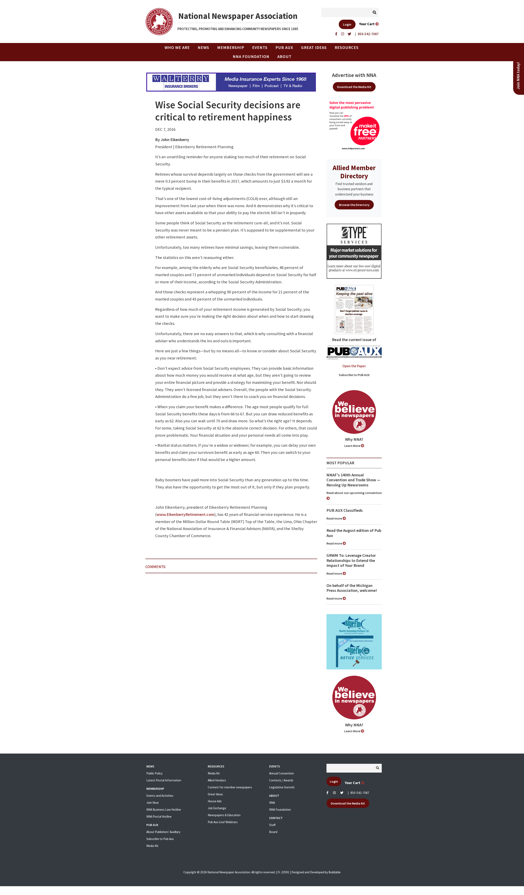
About (284, 56)
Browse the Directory (354, 205)
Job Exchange (217, 808)
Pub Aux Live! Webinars (223, 822)
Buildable (335, 872)
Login (347, 24)
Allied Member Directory (354, 171)
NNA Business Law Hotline (163, 809)
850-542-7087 (359, 793)
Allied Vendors (217, 780)
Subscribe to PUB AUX (354, 375)
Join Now (152, 803)
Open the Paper (354, 366)
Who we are (177, 47)
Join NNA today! (518, 75)
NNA (272, 803)
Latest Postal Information (163, 780)
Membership (230, 47)
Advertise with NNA (354, 75)
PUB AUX (284, 47)
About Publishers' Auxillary (163, 832)
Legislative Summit (282, 787)
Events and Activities (159, 796)
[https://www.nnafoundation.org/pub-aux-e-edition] (354, 309)
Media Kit (152, 846)
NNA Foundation (251, 56)
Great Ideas (314, 47)
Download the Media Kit (354, 87)
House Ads (215, 801)
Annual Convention (281, 773)
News (203, 47)
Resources (347, 47)
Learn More (352, 446)
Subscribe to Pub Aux (160, 839)
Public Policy (154, 773)
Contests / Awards (281, 780)
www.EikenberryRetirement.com (185, 514)
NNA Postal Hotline (159, 816)
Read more (334, 518)
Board (273, 832)
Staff (272, 825)
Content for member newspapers (230, 787)
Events (260, 47)
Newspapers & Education (224, 815)
